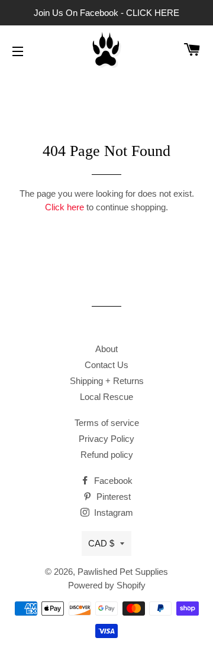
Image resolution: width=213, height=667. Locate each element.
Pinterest (112, 497)
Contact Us (106, 365)
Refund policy (106, 455)
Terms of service (107, 423)
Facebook (112, 481)
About (106, 349)
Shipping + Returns (107, 381)
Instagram (112, 512)
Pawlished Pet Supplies (123, 572)
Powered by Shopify (107, 585)
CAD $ (101, 543)
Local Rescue (106, 397)
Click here (64, 207)
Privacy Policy (106, 439)
